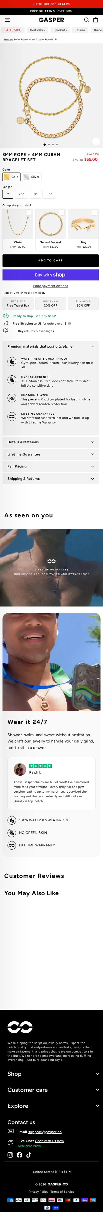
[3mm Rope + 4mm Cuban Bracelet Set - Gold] (64, 986)
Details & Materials (23, 442)
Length (7, 187)
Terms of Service (62, 1191)
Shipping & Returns (24, 479)
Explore (18, 1105)
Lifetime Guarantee (24, 454)
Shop (15, 1073)
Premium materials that (40, 346)
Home (8, 39)
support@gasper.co (45, 1132)
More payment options (50, 286)
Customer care (28, 1089)
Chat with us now (49, 1141)
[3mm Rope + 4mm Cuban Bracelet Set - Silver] (70, 986)
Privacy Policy (38, 1191)
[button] (17, 230)
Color (6, 169)
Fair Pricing (17, 466)
